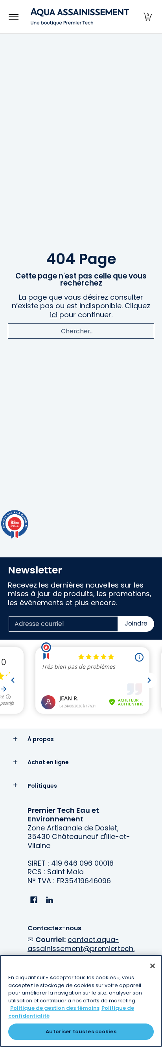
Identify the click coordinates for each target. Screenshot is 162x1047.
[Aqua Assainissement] (80, 16)
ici (53, 315)
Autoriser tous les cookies (81, 1031)
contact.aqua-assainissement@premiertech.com (81, 948)
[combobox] (81, 331)
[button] (147, 16)
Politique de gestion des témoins (54, 1008)
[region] (81, 1001)
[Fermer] (152, 966)
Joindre (136, 623)
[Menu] (13, 16)
